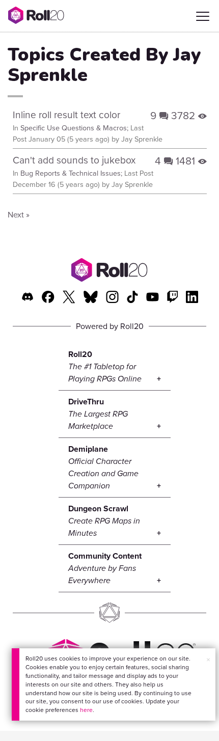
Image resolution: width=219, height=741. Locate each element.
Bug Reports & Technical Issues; (71, 173)
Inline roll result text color (66, 114)
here (86, 709)
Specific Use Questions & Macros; (74, 127)
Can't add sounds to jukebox (74, 160)
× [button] (208, 659)
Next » (19, 214)
